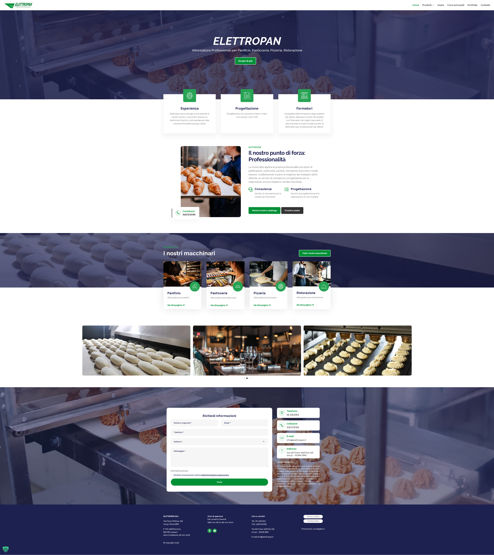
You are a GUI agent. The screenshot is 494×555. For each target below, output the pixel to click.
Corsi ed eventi (455, 5)
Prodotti (427, 5)
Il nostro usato (292, 210)
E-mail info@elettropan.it (262, 537)
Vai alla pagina (174, 305)
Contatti (485, 5)
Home (415, 5)
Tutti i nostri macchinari (314, 253)
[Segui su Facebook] (210, 531)
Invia (219, 482)
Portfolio (472, 5)
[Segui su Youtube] (215, 531)
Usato (440, 5)
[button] (244, 378)
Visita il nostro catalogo (264, 210)
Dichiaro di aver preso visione (201, 475)
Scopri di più (245, 60)
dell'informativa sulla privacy (215, 475)
